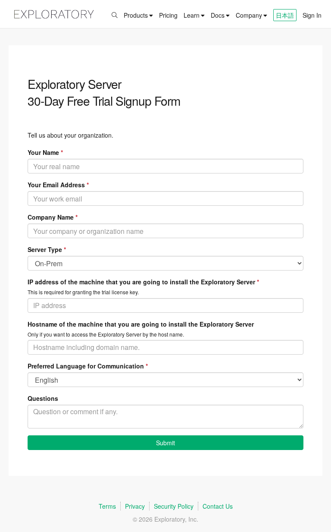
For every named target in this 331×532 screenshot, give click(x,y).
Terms (107, 506)
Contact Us (218, 506)
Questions (43, 398)
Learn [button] (192, 15)
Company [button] (249, 15)
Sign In (312, 15)
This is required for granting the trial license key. (83, 292)
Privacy (135, 506)
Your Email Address (58, 184)
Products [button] (136, 15)
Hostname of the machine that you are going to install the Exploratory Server (141, 324)
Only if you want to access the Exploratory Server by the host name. (106, 334)
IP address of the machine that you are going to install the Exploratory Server (143, 281)
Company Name (53, 217)
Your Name (45, 152)
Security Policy (174, 506)
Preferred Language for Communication (88, 366)
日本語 (285, 15)
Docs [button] (218, 15)
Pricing (168, 15)
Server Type (47, 249)
